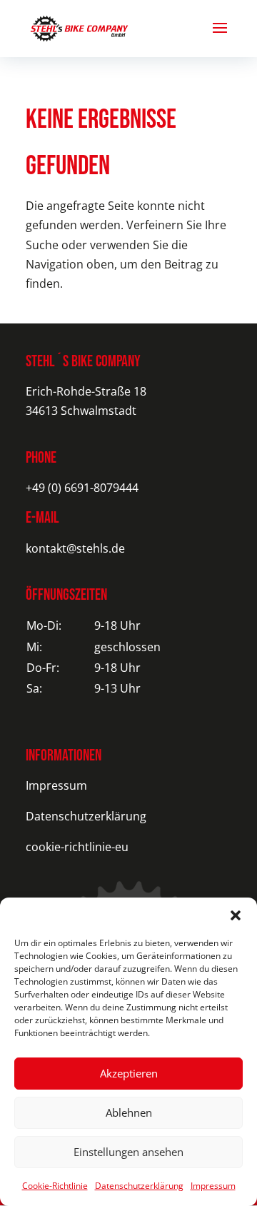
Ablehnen (129, 1112)
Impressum (213, 1186)
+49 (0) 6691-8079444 (82, 488)
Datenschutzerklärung (139, 1186)
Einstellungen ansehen (128, 1152)
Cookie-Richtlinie (55, 1186)
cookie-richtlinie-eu (77, 847)
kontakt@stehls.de (75, 548)
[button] (235, 915)
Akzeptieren (129, 1073)
